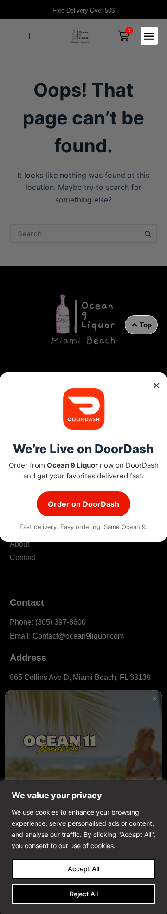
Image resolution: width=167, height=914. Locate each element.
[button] (149, 36)
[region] (83, 847)
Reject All (84, 894)
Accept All (83, 869)
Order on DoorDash (83, 504)
